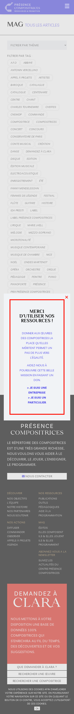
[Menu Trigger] (67, 6)
